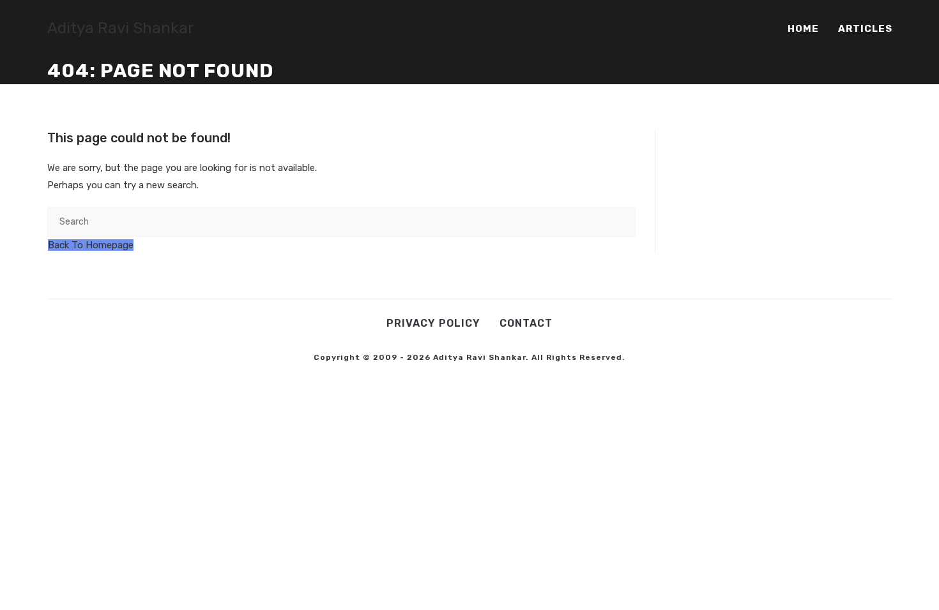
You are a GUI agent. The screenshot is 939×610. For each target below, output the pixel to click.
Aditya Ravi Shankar (120, 28)
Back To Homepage (91, 245)
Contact (526, 323)
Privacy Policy (433, 323)
